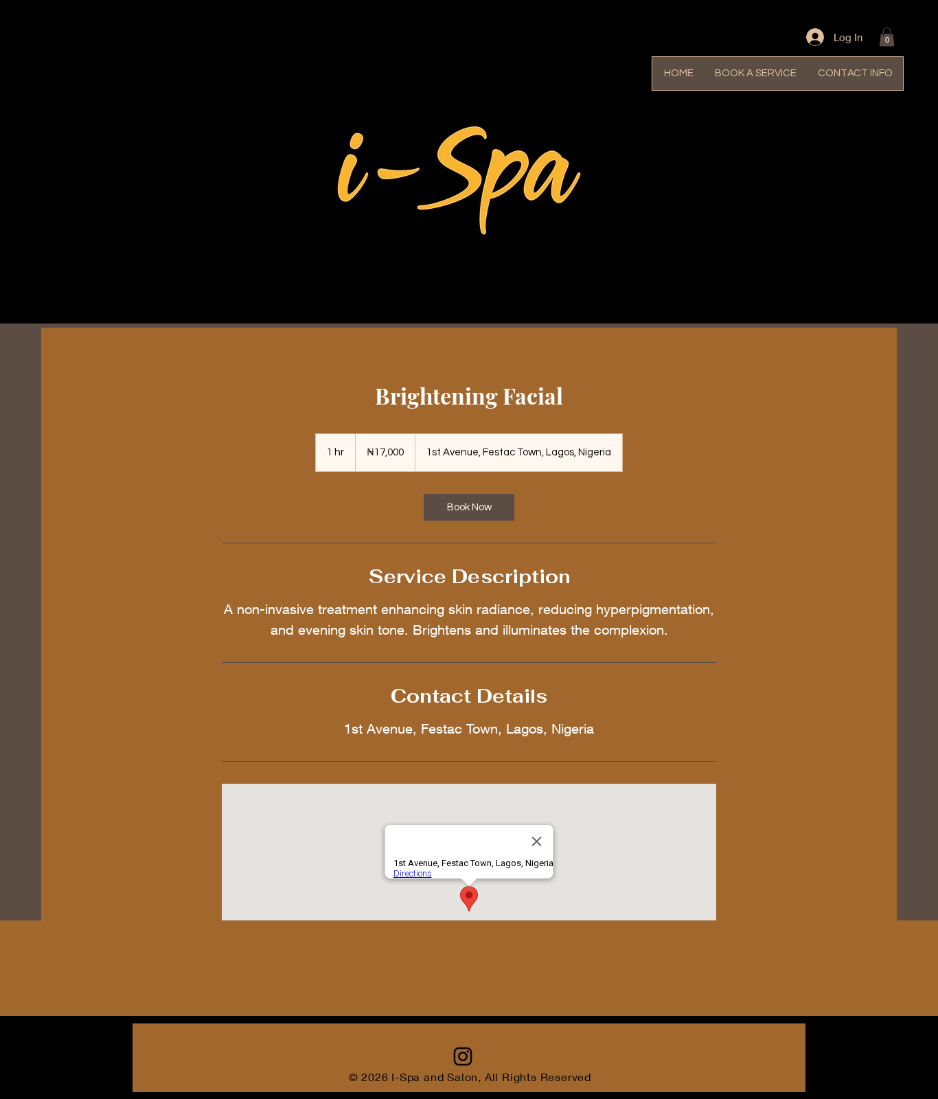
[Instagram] (462, 1056)
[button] (887, 36)
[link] (469, 507)
